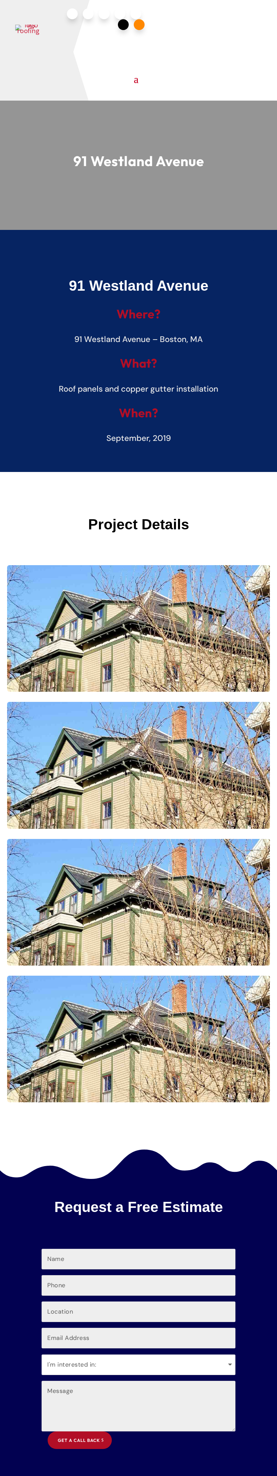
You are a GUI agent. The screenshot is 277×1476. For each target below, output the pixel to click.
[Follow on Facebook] (72, 13)
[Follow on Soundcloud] (139, 24)
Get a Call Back (79, 1440)
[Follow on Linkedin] (104, 13)
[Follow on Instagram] (88, 13)
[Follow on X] (123, 24)
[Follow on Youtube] (120, 13)
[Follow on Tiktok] (135, 13)
